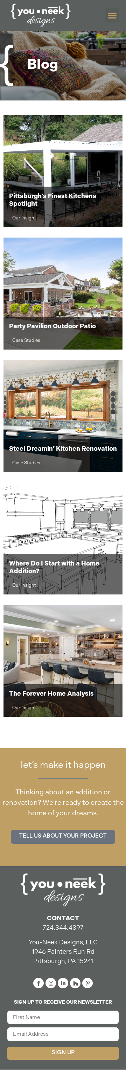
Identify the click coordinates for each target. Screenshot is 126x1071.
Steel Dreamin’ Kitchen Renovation (63, 448)
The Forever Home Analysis (51, 693)
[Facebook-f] (38, 983)
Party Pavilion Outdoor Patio (52, 326)
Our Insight (24, 217)
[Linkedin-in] (63, 983)
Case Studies (26, 340)
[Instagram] (51, 983)
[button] (112, 15)
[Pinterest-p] (87, 983)
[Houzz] (75, 983)
